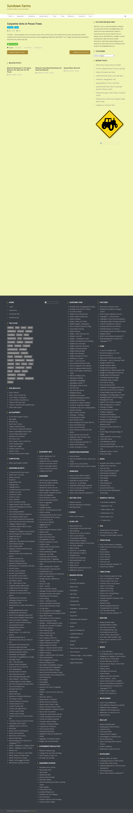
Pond (54, 16)
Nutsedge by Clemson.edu (108, 671)
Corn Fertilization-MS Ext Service (49, 517)
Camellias (11, 335)
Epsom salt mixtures (45, 534)
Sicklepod (73, 641)
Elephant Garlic (44, 532)
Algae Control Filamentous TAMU (110, 358)
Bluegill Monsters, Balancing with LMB (112, 370)
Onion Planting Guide (46, 630)
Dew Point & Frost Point (107, 627)
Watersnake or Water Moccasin (110, 749)
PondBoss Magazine (106, 412)
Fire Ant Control (14, 568)
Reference (71, 16)
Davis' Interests (14, 392)
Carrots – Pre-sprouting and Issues (50, 510)
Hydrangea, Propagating (77, 380)
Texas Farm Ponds (106, 439)
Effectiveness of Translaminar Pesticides (21, 566)
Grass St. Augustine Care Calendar (80, 366)
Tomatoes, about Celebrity (47, 721)
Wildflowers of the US (76, 570)
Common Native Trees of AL (109, 581)
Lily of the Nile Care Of (77, 390)
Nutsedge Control (14, 659)
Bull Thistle (73, 594)
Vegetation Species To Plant (109, 451)
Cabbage (29, 331)
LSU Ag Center (44, 608)
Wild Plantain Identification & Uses (80, 568)
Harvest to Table (44, 584)
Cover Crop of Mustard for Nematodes (21, 519)
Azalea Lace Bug (14, 477)
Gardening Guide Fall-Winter (48, 557)
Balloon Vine (74, 587)
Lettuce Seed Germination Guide (49, 606)
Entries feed (13, 310)
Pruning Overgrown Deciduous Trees (111, 598)
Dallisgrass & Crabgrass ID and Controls (21, 531)
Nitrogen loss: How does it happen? (50, 625)
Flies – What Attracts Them (17, 583)
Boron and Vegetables (46, 495)
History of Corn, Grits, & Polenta (80, 533)
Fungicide (26, 346)
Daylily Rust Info (14, 539)
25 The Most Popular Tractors (18, 417)
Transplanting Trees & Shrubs (109, 608)
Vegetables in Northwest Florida (49, 739)
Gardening (31, 16)
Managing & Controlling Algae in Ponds (112, 395)
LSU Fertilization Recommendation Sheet (52, 613)
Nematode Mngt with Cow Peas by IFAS (21, 649)
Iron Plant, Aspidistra (76, 545)
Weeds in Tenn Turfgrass (108, 691)
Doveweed (73, 623)
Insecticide (18, 47)
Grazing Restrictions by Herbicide (80, 478)
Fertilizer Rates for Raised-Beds (49, 547)
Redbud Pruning (105, 603)
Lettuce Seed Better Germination (49, 603)
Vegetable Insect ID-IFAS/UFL (18, 726)
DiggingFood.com (45, 525)
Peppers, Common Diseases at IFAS (50, 650)
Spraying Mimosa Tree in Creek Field (107, 83)
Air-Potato (73, 579)
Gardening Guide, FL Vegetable (49, 559)
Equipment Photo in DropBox (48, 461)
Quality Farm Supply (15, 446)
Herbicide (24, 353)
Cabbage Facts (13, 485)
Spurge (72, 645)
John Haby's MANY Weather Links (110, 637)
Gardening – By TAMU (46, 554)
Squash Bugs (13, 691)
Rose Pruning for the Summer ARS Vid (82, 422)
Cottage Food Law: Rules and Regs (50, 753)
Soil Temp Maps (44, 797)
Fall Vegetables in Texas (47, 539)
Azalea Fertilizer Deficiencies (79, 316)
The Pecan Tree (105, 562)
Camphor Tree (74, 598)
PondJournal (20, 367)
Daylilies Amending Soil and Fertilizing (81, 341)
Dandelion (73, 612)
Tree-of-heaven (75, 652)
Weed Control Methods (16, 733)
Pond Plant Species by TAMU (109, 410)
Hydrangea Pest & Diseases (18, 598)
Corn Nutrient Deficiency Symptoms (20, 514)
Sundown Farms (19, 6)
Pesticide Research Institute (17, 672)
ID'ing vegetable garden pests (18, 610)
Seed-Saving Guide (106, 483)
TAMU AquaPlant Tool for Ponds (110, 437)
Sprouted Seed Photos (107, 488)
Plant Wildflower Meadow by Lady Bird (112, 705)
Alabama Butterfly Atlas (107, 724)
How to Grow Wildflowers (108, 703)
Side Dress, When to (45, 697)
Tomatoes (11, 378)
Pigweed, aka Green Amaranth (109, 676)
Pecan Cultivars (105, 552)
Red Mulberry (104, 601)
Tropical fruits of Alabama (47, 726)
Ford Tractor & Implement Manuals (20, 429)
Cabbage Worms (14, 487)
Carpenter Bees (105, 729)
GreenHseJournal (13, 353)
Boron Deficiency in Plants (47, 497)
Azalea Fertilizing (75, 319)
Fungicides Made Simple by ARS (19, 585)
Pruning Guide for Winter (77, 417)
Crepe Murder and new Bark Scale (80, 528)
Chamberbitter (74, 601)
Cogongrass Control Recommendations (112, 319)
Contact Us (81, 16)
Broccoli (20, 331)
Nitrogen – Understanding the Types (50, 623)
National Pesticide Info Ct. (17, 637)
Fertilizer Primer (44, 544)
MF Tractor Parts (14, 439)
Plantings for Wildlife (106, 407)
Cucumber (11, 342)
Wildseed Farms (105, 715)
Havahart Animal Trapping (108, 734)
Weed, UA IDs (74, 565)
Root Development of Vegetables (50, 667)
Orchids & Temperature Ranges (80, 405)
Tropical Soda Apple (76, 659)
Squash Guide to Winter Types (48, 704)
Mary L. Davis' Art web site (17, 395)
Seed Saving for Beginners (108, 473)
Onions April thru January (47, 633)
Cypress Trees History (107, 586)
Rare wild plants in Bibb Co (78, 553)
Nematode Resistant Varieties (18, 652)
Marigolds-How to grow (77, 395)
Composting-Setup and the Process (50, 515)
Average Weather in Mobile (108, 625)
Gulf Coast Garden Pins (46, 576)
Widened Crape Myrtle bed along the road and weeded (48, 69)
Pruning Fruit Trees (106, 596)
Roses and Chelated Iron (17, 686)
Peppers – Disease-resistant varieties (51, 648)
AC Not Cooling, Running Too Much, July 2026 (110, 68)
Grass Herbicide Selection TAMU (80, 363)
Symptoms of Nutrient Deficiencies (20, 696)
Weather (20, 378)
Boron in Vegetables (45, 502)
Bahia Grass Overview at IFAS (109, 307)
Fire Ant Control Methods (17, 573)
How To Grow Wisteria (77, 536)
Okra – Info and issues (16, 662)
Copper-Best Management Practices (20, 507)
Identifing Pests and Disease (18, 613)
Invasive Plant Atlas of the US (109, 661)
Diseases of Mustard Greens (18, 563)
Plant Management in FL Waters (110, 405)
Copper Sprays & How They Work (19, 504)
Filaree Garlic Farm (45, 770)
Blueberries (11, 331)
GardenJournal (12, 349)
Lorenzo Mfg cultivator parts (18, 434)
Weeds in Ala (13, 750)
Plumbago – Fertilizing (77, 415)
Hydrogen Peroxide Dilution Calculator (51, 591)
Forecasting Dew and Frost (108, 632)
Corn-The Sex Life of (45, 520)
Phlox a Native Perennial (77, 412)
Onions (24, 364)
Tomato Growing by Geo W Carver (50, 717)
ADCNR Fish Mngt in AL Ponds (109, 353)
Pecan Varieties (105, 559)
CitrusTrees (11, 338)
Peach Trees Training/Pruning (109, 593)
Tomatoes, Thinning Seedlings (49, 724)
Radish (29, 367)
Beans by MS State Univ (47, 485)
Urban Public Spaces (15, 407)
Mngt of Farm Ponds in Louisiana (110, 402)
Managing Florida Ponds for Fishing (111, 397)
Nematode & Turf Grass (77, 400)
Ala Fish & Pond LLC (106, 355)
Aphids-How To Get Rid (16, 475)
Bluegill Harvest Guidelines (108, 368)
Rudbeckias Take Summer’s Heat (80, 437)
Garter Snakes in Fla (106, 517)
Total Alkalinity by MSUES (108, 441)
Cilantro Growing (44, 512)
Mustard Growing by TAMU (48, 621)
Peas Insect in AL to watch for (18, 667)
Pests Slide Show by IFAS (17, 674)
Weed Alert (12, 728)
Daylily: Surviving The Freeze (79, 356)
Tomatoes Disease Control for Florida (21, 721)
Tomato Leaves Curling (16, 711)
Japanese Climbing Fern (77, 630)
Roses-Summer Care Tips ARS (79, 435)
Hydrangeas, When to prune (78, 385)
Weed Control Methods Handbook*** (82, 493)
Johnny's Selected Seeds (47, 777)
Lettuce (10, 360)
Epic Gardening (74, 531)
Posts (62, 16)
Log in (11, 307)
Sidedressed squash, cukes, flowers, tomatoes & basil (110, 94)
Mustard (10, 364)
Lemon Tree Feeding (106, 588)
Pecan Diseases (105, 554)
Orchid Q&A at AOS (45, 789)
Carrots (19, 335)
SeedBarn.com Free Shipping (48, 794)
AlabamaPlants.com (76, 526)
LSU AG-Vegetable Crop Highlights (50, 611)
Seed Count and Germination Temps (50, 672)
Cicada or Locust (14, 497)
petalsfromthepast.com (46, 792)
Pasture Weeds (105, 673)
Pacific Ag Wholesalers (16, 444)
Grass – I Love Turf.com (77, 361)
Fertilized (18, 346)
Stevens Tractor (14, 451)
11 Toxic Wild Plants (106, 651)
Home (10, 16)
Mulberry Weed (105, 669)
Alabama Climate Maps (107, 622)
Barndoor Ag (13, 422)
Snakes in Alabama (106, 746)
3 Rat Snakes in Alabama (108, 502)
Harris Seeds (43, 772)
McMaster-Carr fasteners (17, 436)
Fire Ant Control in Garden (17, 571)
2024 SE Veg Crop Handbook (48, 480)
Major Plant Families (45, 616)
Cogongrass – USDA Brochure (109, 316)
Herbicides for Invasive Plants (18, 590)
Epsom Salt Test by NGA (47, 537)
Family (10, 346)
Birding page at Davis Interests (109, 727)
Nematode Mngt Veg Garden (18, 647)
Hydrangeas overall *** (77, 383)
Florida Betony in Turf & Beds (109, 659)
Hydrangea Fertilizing (76, 378)
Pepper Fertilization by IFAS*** (49, 643)
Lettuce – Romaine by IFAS (47, 601)
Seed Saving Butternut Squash (109, 471)
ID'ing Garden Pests (15, 603)
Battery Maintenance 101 (47, 456)
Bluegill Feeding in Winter (108, 365)
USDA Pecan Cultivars (107, 567)
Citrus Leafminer (14, 499)
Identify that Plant (45, 775)
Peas (30, 364)
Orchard (10, 27)
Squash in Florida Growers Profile (49, 707)
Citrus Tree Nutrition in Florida (109, 578)
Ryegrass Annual (105, 334)
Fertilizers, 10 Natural (46, 549)
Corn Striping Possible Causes (18, 517)
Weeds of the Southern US (108, 693)
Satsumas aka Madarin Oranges (49, 670)
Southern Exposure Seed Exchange (50, 799)
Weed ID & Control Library (17, 736)
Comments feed (14, 314)
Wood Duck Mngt (105, 454)
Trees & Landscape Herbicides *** (81, 442)
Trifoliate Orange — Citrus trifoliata (81, 655)
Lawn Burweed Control (16, 625)
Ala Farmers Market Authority (48, 483)
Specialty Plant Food (15, 689)
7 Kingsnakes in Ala (106, 506)
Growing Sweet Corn (45, 571)
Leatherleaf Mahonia (76, 634)
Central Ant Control (15, 494)
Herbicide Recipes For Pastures (110, 329)
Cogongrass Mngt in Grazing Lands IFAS (112, 321)
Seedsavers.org (105, 485)
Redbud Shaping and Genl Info (109, 606)
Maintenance (20, 360)
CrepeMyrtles (28, 338)
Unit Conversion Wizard (46, 729)
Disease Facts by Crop (16, 558)
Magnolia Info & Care (107, 591)
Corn (19, 338)
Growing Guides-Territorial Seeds (49, 569)
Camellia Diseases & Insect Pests (19, 490)
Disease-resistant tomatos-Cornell (50, 530)
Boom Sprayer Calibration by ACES (50, 493)
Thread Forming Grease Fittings (19, 453)
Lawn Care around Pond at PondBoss (112, 390)
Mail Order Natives (45, 780)
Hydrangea (18, 357)
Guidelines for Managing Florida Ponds (112, 387)
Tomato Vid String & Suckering (49, 719)
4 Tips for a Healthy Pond (108, 350)
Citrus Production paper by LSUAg (80, 326)
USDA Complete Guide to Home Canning (82, 466)
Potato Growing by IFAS (47, 662)
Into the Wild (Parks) (106, 739)
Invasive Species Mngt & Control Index (21, 617)
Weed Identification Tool (77, 560)
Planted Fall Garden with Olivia (105, 72)
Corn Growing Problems (16, 512)
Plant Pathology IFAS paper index (19, 677)
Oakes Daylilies (44, 787)
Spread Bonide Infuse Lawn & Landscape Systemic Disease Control (109, 88)
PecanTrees (27, 47)
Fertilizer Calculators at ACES (48, 542)
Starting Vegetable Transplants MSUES (51, 709)
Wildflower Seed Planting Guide (110, 710)
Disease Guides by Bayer (17, 561)
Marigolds (30, 360)
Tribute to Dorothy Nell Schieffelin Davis (21, 405)
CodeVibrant (32, 811)
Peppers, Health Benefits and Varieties (51, 655)
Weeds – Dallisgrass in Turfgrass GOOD (21, 745)
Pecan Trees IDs (105, 557)
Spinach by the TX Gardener (48, 699)
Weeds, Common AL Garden (18, 758)
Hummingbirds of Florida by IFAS (110, 737)
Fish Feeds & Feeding (107, 382)
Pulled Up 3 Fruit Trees (80, 52)
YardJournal (38, 47)
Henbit (72, 626)
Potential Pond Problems (108, 414)
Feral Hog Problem (106, 732)
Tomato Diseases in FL (16, 704)
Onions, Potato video (46, 635)
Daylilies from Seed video (78, 344)
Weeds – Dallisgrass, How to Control (20, 748)
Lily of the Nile (74, 388)
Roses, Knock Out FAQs (77, 427)
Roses (10, 371)
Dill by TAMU (43, 527)
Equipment (20, 16)
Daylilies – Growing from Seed (79, 339)
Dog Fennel (73, 616)
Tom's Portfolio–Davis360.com (19, 400)
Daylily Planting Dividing (77, 351)
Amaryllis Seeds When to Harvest (80, 309)
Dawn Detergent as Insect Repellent (20, 534)
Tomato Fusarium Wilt (16, 706)
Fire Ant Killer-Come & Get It (18, 576)
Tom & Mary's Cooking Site (17, 397)
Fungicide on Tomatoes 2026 (105, 105)
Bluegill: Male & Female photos (110, 375)
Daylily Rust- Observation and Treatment (22, 541)
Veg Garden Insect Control (17, 723)
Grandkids (23, 349)
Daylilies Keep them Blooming (79, 346)
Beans (24, 328)
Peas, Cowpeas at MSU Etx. (48, 638)
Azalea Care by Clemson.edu (79, 314)
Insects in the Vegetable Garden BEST (21, 615)
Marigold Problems (15, 630)
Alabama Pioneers (75, 502)
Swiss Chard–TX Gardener (47, 712)
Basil (17, 328)
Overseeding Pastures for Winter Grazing (113, 331)
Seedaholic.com (44, 684)
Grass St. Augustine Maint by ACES (80, 368)
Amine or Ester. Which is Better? (80, 475)
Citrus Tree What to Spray (17, 502)
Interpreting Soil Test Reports (48, 596)
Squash (24, 371)
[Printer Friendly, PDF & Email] (12, 44)
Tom (19, 31)
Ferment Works (74, 456)
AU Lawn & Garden (76, 311)
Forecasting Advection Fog (108, 630)
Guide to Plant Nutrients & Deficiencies (51, 574)
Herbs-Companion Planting (47, 589)
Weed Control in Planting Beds (18, 731)
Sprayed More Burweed (72, 68)
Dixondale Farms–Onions (47, 767)
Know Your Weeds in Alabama (18, 620)
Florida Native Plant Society (108, 763)
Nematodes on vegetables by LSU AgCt (21, 657)
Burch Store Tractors (15, 424)
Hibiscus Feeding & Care (77, 376)
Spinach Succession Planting (48, 702)
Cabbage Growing (45, 507)
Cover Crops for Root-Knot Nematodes (21, 521)
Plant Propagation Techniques (48, 660)
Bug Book (12, 480)
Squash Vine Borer (15, 694)
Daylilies (19, 342)
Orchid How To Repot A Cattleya (80, 403)
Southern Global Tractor (16, 449)
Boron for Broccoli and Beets (48, 500)
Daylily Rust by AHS (15, 536)
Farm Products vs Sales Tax (48, 755)
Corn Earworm (13, 509)
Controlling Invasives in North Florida (111, 654)
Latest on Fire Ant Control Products (20, 622)
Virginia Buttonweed (76, 663)
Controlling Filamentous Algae (109, 377)
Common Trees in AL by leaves (110, 583)
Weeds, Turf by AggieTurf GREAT (19, 760)
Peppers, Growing (45, 653)
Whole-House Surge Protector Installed (108, 65)
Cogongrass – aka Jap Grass (79, 608)
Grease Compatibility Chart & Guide (20, 431)
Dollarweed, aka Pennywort (78, 619)
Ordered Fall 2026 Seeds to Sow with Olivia (109, 76)
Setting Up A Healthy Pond (108, 419)
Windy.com (103, 642)
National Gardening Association (80, 398)
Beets (30, 328)
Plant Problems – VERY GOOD (18, 679)
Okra (17, 364)
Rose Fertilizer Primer (76, 420)
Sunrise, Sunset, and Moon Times (110, 639)
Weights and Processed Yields (48, 741)
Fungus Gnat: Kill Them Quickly (18, 588)
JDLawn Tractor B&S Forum (48, 463)
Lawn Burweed (104, 666)
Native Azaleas (74, 548)
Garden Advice (43, 16)
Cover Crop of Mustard (46, 522)
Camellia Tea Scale (15, 492)
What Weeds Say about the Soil (19, 763)
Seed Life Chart (105, 468)
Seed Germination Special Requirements (52, 675)
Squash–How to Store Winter (79, 464)
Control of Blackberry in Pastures (110, 324)
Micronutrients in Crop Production (50, 618)
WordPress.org (14, 317)
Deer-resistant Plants (15, 546)
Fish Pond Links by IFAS (107, 385)
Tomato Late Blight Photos (17, 709)
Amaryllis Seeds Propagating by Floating (82, 307)
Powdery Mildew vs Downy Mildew (20, 681)
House (10, 357)
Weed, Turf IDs (74, 563)
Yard (90, 16)
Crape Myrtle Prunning (77, 329)
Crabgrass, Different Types (17, 524)
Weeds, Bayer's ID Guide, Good (19, 755)
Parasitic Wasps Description (18, 664)
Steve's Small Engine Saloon (48, 466)
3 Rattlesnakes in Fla (106, 513)
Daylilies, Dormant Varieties (78, 348)
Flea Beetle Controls (15, 581)
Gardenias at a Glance (77, 358)
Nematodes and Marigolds (17, 654)
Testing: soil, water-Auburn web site (50, 714)
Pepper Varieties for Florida (48, 645)
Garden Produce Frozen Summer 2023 (19, 52)
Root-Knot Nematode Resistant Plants (21, 684)
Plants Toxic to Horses (77, 516)
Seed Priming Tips (45, 677)
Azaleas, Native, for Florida (78, 321)
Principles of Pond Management (110, 417)
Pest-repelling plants (15, 669)
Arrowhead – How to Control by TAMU (112, 360)
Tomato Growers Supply (47, 802)
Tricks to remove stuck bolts (48, 468)
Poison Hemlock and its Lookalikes (111, 681)
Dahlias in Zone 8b (75, 336)
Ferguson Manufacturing (17, 426)
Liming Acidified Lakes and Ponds (110, 392)
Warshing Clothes (75, 507)
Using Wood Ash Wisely (46, 731)
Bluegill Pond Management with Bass (112, 373)
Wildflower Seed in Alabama (109, 707)
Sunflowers (11, 375)
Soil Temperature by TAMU (108, 533)
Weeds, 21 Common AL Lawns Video (20, 753)
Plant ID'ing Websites (46, 657)
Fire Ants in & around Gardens (18, 578)
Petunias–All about (75, 410)
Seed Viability (43, 680)
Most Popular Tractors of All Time (20, 441)
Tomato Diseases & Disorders (18, 701)
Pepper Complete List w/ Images (49, 640)
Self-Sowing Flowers (76, 440)
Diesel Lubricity (44, 459)
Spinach (17, 371)
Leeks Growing (44, 598)
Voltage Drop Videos (45, 471)
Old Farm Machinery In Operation (80, 505)
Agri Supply (12, 419)
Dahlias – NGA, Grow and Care (79, 334)
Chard (26, 335)
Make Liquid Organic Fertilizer (18, 463)
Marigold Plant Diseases (16, 627)
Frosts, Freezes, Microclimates (109, 635)
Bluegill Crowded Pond (107, 363)
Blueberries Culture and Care (48, 488)
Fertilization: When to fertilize (109, 380)
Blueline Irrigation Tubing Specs (49, 490)
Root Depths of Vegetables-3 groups (51, 665)
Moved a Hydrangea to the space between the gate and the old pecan (19, 70)
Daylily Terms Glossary (77, 353)
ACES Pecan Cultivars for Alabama (111, 544)
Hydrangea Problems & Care (18, 600)
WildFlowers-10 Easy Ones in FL (110, 712)
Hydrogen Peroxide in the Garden (49, 594)
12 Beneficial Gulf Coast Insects (19, 472)
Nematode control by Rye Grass (19, 645)
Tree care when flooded (107, 444)
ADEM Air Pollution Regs (47, 751)
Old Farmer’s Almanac (46, 628)
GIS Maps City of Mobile (47, 758)
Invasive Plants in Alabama (78, 541)
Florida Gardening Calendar (47, 552)
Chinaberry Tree (75, 605)
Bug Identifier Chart (15, 482)
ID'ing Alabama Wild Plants (78, 538)
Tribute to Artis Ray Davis (17, 402)
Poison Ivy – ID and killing (78, 483)
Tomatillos (21, 375)
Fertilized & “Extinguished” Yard (106, 79)
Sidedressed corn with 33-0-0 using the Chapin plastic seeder (110, 100)
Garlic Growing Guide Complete (49, 566)
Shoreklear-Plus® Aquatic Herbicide (81, 485)
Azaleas (10, 328)
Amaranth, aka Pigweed (77, 583)
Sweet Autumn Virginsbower (79, 648)
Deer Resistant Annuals (16, 544)
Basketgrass (74, 590)
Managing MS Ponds (106, 400)
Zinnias (10, 382)
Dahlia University (75, 331)
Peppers (10, 367)
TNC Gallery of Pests (15, 699)
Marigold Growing (75, 393)
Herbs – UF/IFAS (44, 586)
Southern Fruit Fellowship (78, 558)
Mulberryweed (74, 637)
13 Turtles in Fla (105, 520)
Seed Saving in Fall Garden (108, 475)
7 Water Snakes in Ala (107, 509)
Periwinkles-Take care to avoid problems (82, 408)
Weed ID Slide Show (15, 738)
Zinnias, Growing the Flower (78, 447)
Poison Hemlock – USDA (108, 678)
